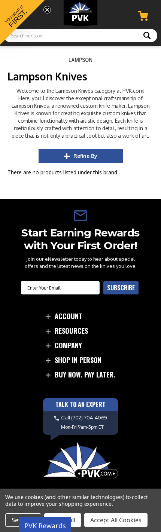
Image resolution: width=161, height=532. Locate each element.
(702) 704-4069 (89, 418)
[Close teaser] (47, 9)
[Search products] (147, 36)
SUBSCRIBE (121, 287)
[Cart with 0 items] (143, 15)
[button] (22, 22)
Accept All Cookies (116, 520)
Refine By (85, 156)
